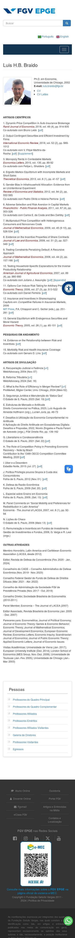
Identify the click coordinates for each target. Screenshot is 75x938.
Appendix (59, 280)
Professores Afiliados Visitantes (31, 727)
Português (47, 36)
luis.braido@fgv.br (53, 86)
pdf (40, 130)
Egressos (18, 749)
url (46, 368)
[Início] (29, 11)
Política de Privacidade (41, 900)
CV (39, 90)
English (64, 36)
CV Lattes (42, 94)
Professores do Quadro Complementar (35, 706)
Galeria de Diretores (24, 735)
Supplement (25, 153)
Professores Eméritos (25, 720)
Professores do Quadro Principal (31, 699)
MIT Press (8, 309)
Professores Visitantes (25, 742)
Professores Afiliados (25, 713)
